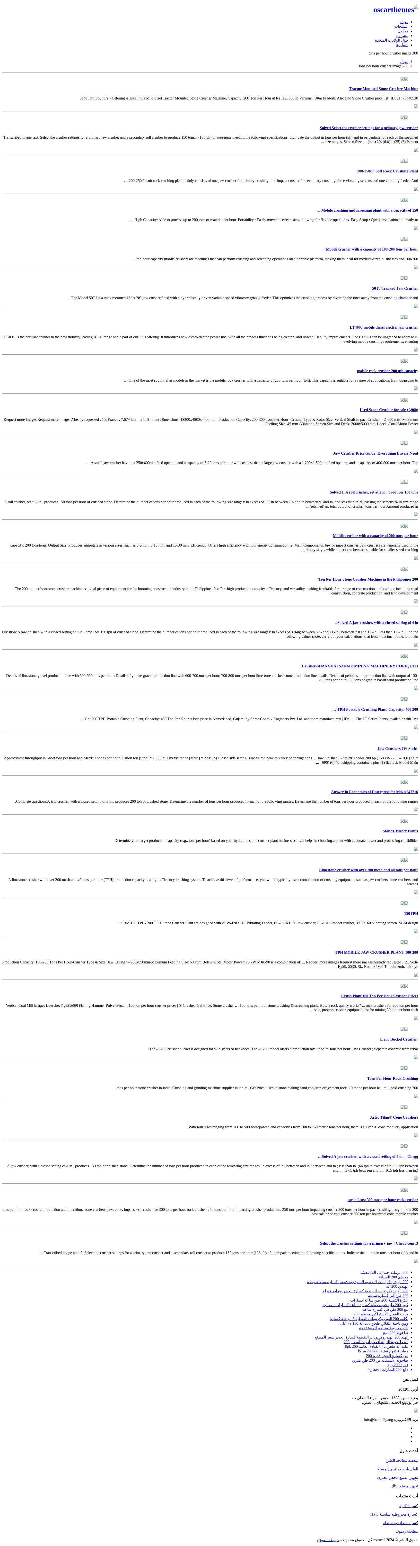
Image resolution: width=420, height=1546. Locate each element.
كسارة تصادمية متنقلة (400, 1523)
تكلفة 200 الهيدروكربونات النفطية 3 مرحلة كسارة (369, 1319)
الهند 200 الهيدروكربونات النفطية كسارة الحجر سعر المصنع (361, 1337)
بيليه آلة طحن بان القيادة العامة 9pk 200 (376, 1346)
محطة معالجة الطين (401, 1460)
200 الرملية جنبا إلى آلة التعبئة (384, 1272)
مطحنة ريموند (407, 1531)
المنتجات (401, 26)
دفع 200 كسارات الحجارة (388, 1369)
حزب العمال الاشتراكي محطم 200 (381, 1314)
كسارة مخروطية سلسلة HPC (394, 1514)
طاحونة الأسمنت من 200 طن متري (380, 1360)
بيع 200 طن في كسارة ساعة (385, 1309)
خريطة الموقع (328, 1540)
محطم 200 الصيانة (393, 1277)
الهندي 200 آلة (397, 1286)
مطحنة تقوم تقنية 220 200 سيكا (383, 1351)
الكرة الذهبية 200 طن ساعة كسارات (379, 1300)
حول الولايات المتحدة (391, 40)
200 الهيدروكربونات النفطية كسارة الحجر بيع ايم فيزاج (365, 1291)
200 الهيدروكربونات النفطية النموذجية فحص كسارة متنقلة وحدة (357, 1282)
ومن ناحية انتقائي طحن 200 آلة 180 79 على (374, 1323)
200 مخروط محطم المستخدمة (383, 1328)
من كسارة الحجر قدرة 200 (387, 1356)
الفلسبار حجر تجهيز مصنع (397, 1469)
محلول (403, 31)
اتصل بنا (402, 45)
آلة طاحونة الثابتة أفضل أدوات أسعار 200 (376, 1342)
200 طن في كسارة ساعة (388, 1296)
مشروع (402, 36)
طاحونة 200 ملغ (395, 1332)
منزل (404, 22)
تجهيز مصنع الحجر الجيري (397, 1477)
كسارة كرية (408, 1506)
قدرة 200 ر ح (397, 1365)
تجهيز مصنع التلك (404, 1486)
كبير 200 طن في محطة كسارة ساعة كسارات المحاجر (365, 1305)
